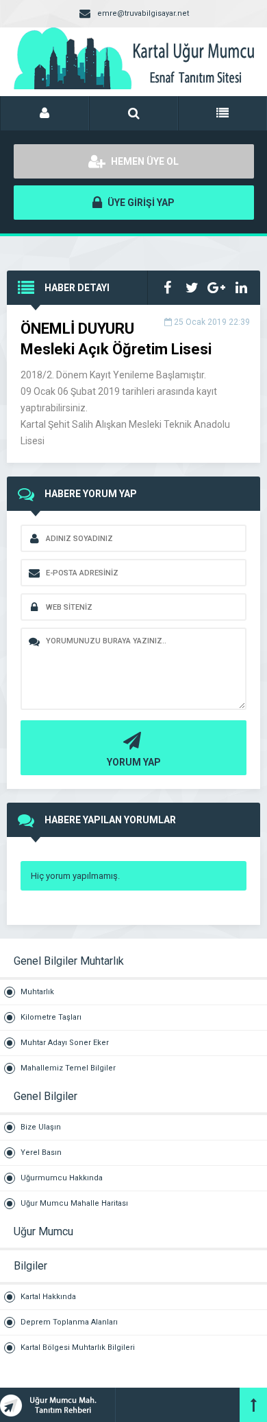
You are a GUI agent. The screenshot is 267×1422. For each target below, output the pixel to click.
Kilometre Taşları (51, 1017)
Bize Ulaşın (41, 1127)
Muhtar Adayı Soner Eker (65, 1042)
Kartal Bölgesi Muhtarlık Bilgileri (78, 1347)
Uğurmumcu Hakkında (62, 1177)
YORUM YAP (134, 762)
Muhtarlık (37, 991)
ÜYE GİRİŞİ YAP (140, 202)
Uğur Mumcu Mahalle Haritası (74, 1203)
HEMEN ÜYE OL (144, 161)
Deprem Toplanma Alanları (69, 1322)
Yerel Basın (41, 1152)
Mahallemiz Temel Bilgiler (68, 1068)
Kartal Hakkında (48, 1296)
